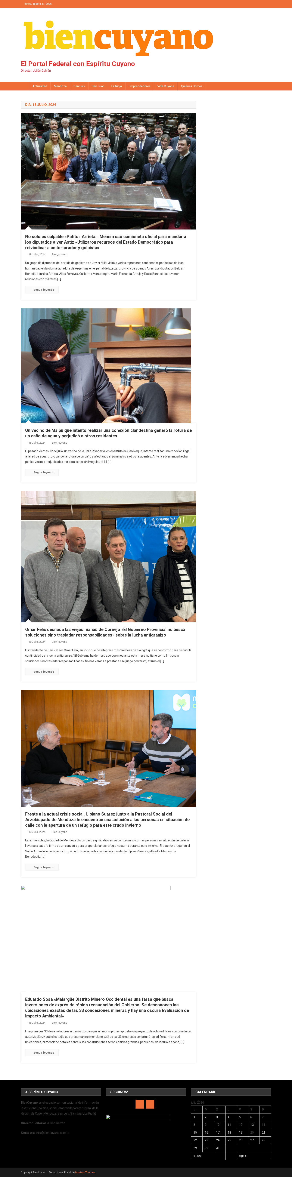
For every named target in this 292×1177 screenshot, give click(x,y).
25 (229, 1140)
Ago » (243, 1156)
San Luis (79, 86)
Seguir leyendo (44, 289)
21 (263, 1132)
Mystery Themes (85, 1172)
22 (195, 1140)
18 (229, 1132)
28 (263, 1140)
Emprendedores (139, 86)
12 (240, 1125)
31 (218, 1148)
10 (218, 1125)
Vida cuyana (165, 86)
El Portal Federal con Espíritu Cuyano (78, 64)
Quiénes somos (191, 86)
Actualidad (39, 86)
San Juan (98, 86)
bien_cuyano (59, 254)
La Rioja (116, 86)
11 (229, 1125)
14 (263, 1125)
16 (206, 1132)
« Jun (197, 1156)
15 (195, 1132)
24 (218, 1140)
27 (252, 1140)
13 (252, 1125)
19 (240, 1132)
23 (206, 1140)
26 (240, 1140)
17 (218, 1132)
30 (206, 1148)
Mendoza (60, 86)
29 (195, 1148)
